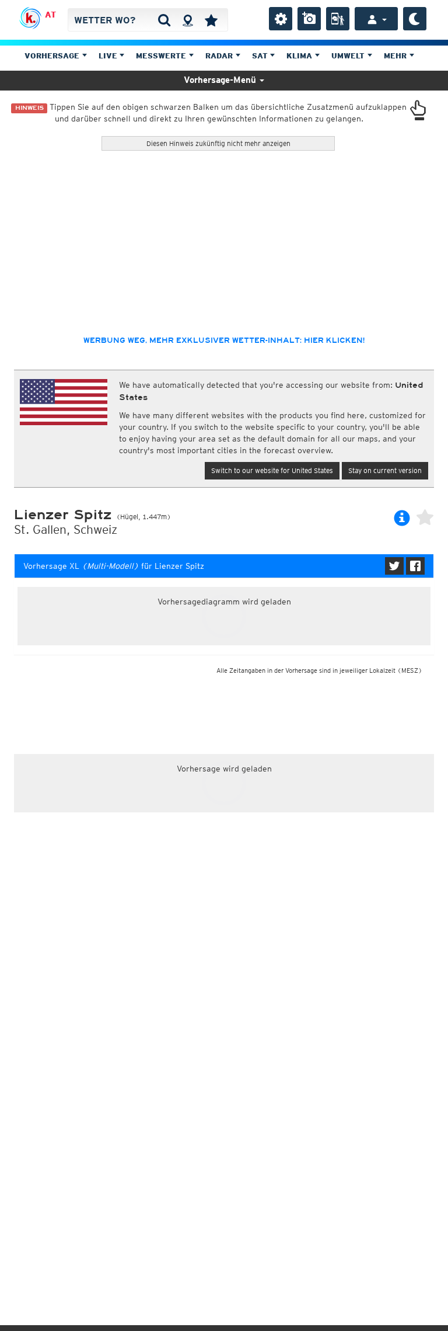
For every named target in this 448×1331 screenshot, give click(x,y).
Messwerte (162, 55)
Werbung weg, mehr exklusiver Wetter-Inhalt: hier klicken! (224, 340)
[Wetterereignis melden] (337, 18)
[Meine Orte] (211, 20)
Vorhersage (53, 55)
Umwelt (349, 55)
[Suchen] (164, 20)
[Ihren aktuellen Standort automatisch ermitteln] (187, 20)
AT (50, 14)
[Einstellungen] (280, 18)
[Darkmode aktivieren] (414, 18)
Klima (300, 55)
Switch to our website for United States (272, 470)
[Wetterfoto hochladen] (309, 18)
